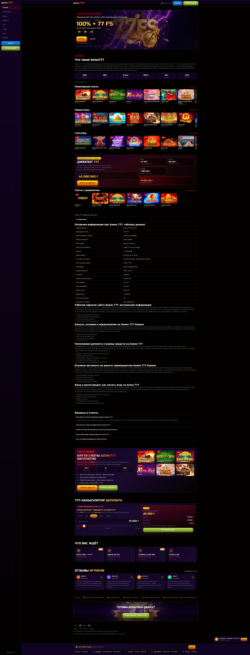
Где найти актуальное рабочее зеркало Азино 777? (94, 417)
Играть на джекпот (88, 183)
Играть (244, 639)
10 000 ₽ (93, 516)
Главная (5, 7)
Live (4, 25)
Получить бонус (168, 530)
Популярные (7, 12)
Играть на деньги (108, 488)
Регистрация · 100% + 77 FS (136, 615)
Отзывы (5, 38)
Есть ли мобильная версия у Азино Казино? (91, 439)
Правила (91, 629)
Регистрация (10, 48)
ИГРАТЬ (81, 39)
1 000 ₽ (80, 516)
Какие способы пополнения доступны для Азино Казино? (96, 429)
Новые (5, 16)
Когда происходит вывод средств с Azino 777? (92, 434)
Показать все (193, 87)
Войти (10, 43)
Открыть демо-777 (87, 488)
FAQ (4, 33)
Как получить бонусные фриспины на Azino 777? (93, 425)
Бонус (93, 39)
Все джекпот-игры (191, 190)
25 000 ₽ (101, 516)
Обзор (5, 29)
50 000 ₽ (108, 516)
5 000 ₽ (87, 516)
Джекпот (6, 20)
